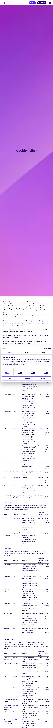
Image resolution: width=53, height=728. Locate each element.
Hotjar (15, 564)
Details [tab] (26, 352)
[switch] (20, 373)
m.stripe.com (16, 428)
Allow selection (26, 378)
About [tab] (43, 352)
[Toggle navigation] (50, 2)
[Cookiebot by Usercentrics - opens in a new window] (45, 348)
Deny (9, 378)
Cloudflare (16, 463)
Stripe (14, 394)
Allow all (43, 378)
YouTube (15, 657)
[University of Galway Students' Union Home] (6, 2)
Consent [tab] (9, 352)
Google (15, 676)
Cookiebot (16, 471)
